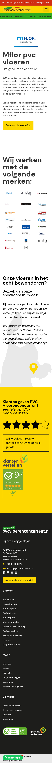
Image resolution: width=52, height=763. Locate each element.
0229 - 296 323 (14, 564)
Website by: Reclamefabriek (12, 761)
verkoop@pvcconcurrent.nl (20, 568)
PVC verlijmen (9, 608)
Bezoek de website (18, 125)
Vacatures (8, 682)
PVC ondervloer (10, 631)
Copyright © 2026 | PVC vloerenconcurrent (18, 756)
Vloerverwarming (11, 622)
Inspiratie (7, 673)
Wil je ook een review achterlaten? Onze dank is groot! (23, 443)
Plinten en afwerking (12, 635)
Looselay (7, 640)
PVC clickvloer (9, 613)
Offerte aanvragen (12, 705)
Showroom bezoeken (13, 710)
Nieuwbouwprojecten (13, 686)
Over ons (7, 664)
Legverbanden (10, 604)
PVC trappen (9, 617)
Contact (7, 714)
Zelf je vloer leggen (12, 677)
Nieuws (6, 668)
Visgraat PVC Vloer (12, 644)
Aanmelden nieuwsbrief (19, 580)
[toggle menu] (46, 9)
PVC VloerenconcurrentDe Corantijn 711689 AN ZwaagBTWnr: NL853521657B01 (15, 555)
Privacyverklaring (9, 758)
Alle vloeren (8, 599)
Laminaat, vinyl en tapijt (14, 626)
